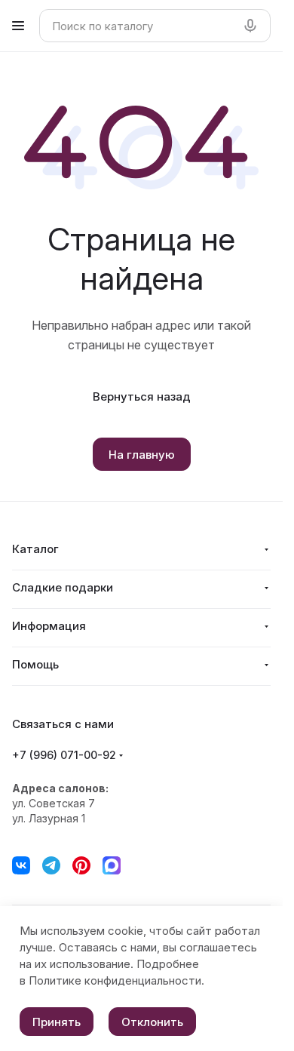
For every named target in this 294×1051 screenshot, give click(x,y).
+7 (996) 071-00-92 (64, 754)
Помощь (35, 664)
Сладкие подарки (62, 587)
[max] (112, 865)
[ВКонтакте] (21, 865)
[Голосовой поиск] (253, 25)
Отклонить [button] (152, 1022)
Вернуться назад (142, 396)
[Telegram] (51, 865)
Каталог (35, 549)
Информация (49, 626)
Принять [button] (56, 1022)
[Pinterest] (81, 865)
